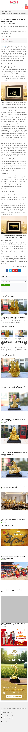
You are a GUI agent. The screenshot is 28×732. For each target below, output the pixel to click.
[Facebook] (7, 270)
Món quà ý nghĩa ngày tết (8, 41)
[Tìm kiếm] (19, 7)
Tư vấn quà (8, 11)
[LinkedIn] (19, 270)
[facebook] (1, 721)
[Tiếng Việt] (25, 7)
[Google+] (13, 270)
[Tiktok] (8, 721)
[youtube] (6, 721)
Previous (2, 314)
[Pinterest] (16, 270)
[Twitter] (10, 270)
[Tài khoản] (22, 7)
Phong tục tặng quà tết (7, 39)
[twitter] (3, 721)
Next (25, 314)
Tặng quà (3, 46)
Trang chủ (3, 11)
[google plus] (4, 721)
